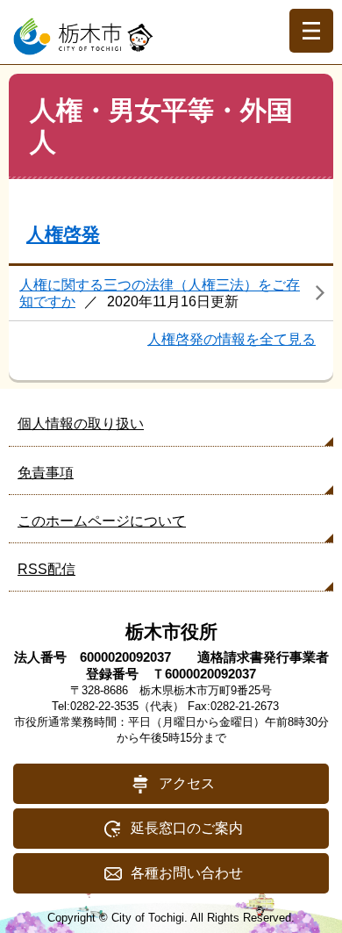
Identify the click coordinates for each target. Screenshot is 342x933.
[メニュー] (311, 31)
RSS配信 (46, 569)
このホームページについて (102, 520)
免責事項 (46, 472)
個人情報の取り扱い (81, 423)
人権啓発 (63, 234)
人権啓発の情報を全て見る (231, 339)
